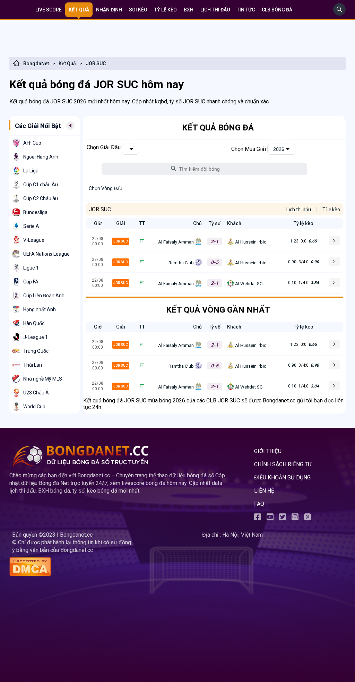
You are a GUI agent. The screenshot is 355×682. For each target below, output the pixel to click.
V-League (33, 240)
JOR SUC (96, 63)
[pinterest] (307, 518)
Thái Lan (32, 365)
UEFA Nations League (46, 254)
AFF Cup (32, 143)
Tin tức (246, 9)
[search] (339, 13)
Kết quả (79, 9)
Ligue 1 (31, 268)
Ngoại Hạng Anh (40, 157)
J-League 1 (35, 337)
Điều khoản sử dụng (282, 477)
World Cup (34, 406)
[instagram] (295, 518)
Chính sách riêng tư (283, 464)
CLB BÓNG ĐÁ (277, 9)
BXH (188, 9)
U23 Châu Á (36, 392)
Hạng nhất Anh (39, 309)
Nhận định (109, 9)
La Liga (30, 170)
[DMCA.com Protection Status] (104, 567)
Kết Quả (67, 63)
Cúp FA (30, 281)
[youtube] (270, 518)
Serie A (31, 226)
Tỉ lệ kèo (331, 209)
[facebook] (257, 518)
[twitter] (282, 518)
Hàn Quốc (33, 323)
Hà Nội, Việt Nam (242, 534)
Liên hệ (264, 490)
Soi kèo (138, 9)
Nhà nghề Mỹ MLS (42, 379)
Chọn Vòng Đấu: (106, 188)
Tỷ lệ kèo (165, 9)
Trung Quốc (36, 351)
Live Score (48, 9)
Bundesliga (35, 212)
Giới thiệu (268, 451)
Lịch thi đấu (215, 9)
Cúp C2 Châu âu (40, 198)
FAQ (259, 504)
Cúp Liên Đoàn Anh (43, 295)
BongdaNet (36, 63)
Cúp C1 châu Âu (40, 184)
